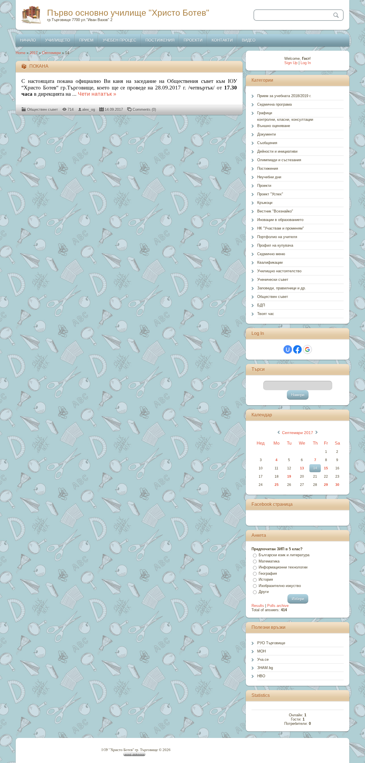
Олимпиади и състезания (279, 160)
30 (337, 485)
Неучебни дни (269, 177)
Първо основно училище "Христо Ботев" (128, 12)
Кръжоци (264, 203)
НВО (261, 676)
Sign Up (290, 63)
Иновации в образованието (280, 220)
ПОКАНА (38, 66)
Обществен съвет (42, 109)
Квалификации (270, 262)
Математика (269, 561)
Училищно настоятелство (279, 271)
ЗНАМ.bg (265, 668)
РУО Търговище (271, 643)
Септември (51, 53)
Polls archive (278, 606)
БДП (261, 305)
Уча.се (263, 659)
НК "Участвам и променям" (280, 228)
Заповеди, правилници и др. (281, 288)
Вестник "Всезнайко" (275, 211)
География (268, 573)
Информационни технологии (283, 567)
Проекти (264, 185)
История (266, 579)
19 (289, 476)
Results (258, 606)
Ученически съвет (272, 279)
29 (326, 485)
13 (302, 468)
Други (264, 592)
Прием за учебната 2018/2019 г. (284, 96)
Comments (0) (144, 109)
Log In (306, 63)
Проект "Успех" (270, 194)
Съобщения (267, 143)
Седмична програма (274, 104)
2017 (34, 53)
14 (315, 468)
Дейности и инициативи (277, 151)
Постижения (267, 168)
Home (20, 53)
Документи (266, 134)
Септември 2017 (297, 432)
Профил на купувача (275, 245)
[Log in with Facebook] (297, 349)
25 (277, 485)
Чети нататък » (97, 94)
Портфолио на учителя (277, 237)
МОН (261, 651)
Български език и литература (284, 555)
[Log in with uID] (287, 349)
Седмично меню (271, 254)
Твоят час (265, 314)
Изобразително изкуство (280, 586)
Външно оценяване (273, 126)
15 (326, 468)
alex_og (88, 109)
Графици (264, 113)
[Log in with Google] (307, 349)
